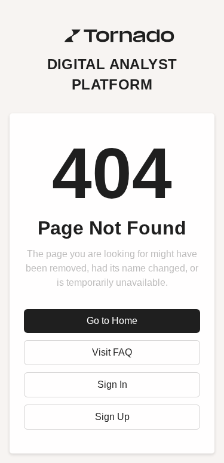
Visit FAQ (112, 352)
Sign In (112, 384)
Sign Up (112, 417)
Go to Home (112, 321)
